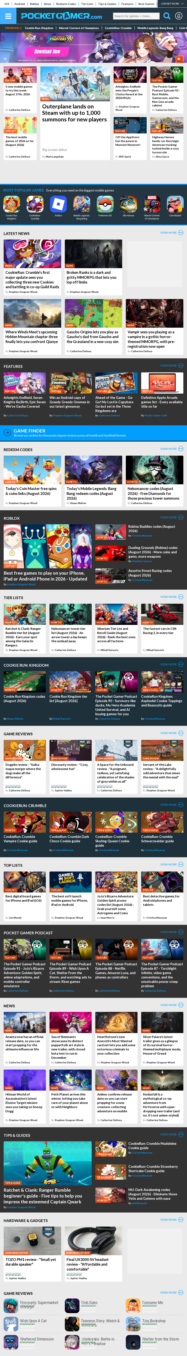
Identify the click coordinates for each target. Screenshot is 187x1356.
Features (127, 3)
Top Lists (13, 865)
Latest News (17, 233)
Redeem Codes (66, 3)
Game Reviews (18, 733)
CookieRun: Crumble (118, 28)
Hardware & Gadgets (26, 1220)
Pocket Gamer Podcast (28, 932)
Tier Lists (87, 3)
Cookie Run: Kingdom (39, 28)
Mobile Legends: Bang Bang (155, 28)
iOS (7, 3)
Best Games (146, 3)
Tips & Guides (107, 3)
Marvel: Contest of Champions (79, 28)
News (47, 3)
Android (19, 3)
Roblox (34, 3)
